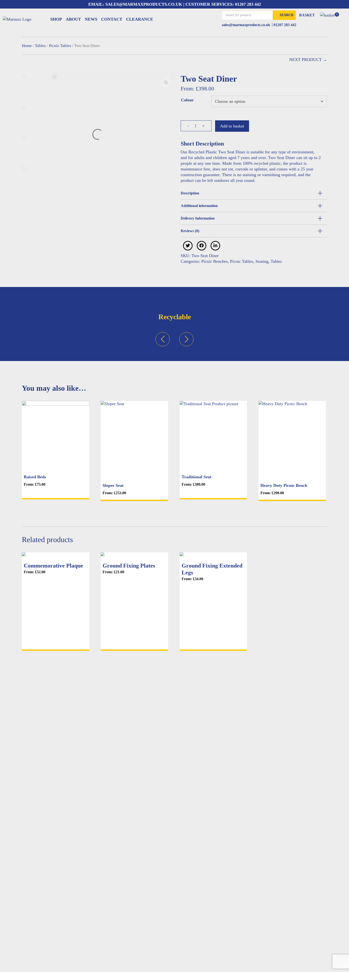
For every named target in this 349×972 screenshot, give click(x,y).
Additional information (199, 206)
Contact (111, 19)
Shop (56, 19)
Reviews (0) (190, 231)
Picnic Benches (214, 261)
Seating (261, 261)
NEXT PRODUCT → (308, 59)
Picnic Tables (60, 45)
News (91, 19)
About (73, 19)
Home (27, 45)
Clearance (139, 19)
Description (190, 193)
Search (286, 15)
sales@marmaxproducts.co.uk (143, 4)
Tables (40, 45)
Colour (187, 100)
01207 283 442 (248, 4)
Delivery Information (198, 218)
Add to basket (232, 126)
